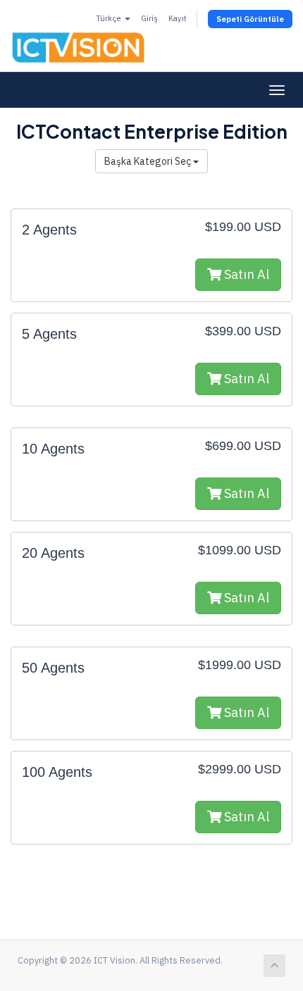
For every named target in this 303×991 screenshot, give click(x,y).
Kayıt (177, 18)
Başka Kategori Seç (148, 161)
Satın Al (245, 274)
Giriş (149, 18)
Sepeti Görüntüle (250, 19)
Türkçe (109, 18)
